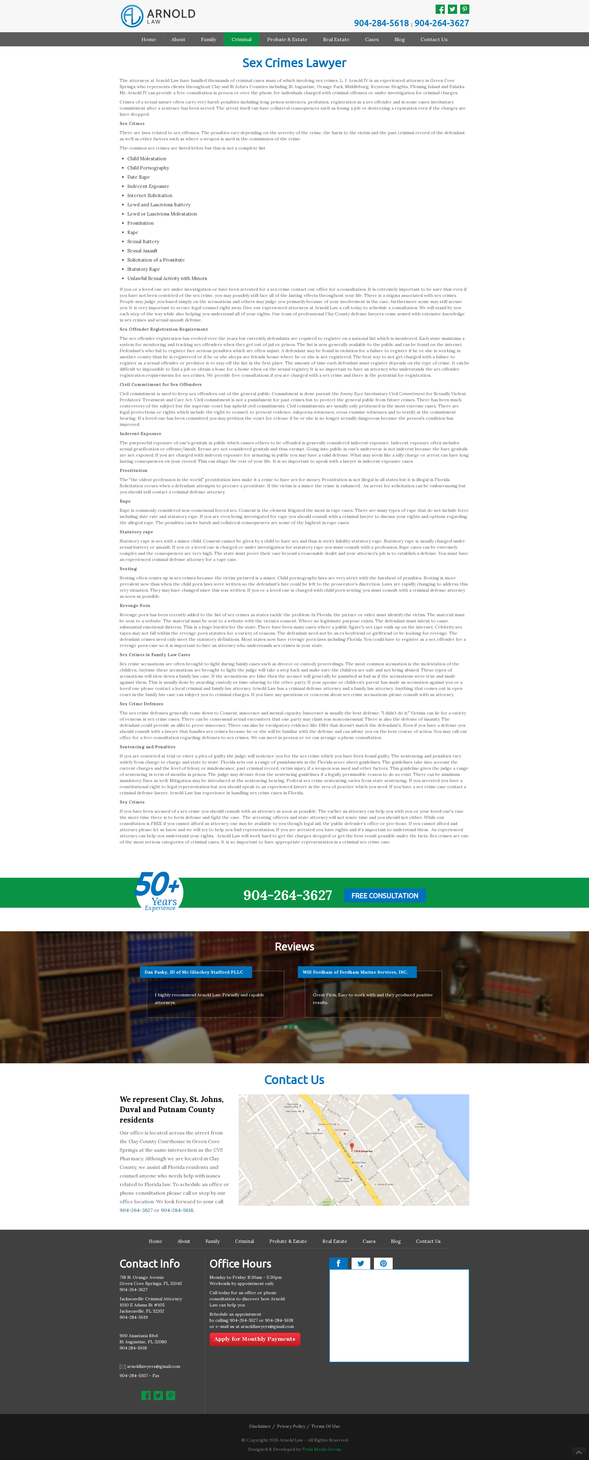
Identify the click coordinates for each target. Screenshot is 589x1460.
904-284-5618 (381, 23)
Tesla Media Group (321, 1449)
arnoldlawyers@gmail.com (153, 1366)
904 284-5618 (133, 1348)
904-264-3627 (442, 23)
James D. (312, 972)
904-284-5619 (134, 1317)
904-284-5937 (134, 1375)
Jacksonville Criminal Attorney (151, 1299)
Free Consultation (385, 895)
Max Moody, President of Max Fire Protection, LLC (201, 972)
